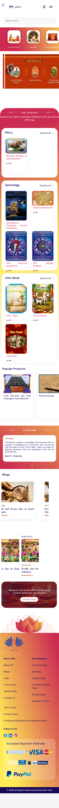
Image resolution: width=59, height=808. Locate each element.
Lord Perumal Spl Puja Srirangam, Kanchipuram (17, 397)
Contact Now (29, 599)
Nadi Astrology (46, 395)
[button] (8, 71)
